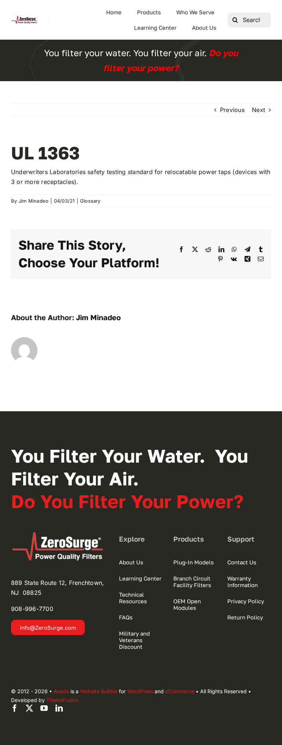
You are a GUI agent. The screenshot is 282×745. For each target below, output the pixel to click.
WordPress (140, 691)
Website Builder (99, 691)
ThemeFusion (62, 700)
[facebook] (14, 708)
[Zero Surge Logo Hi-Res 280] (24, 18)
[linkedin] (59, 708)
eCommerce (179, 691)
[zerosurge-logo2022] (60, 534)
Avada (61, 691)
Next (258, 109)
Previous (232, 109)
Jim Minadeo (34, 201)
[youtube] (44, 708)
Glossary (90, 201)
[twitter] (29, 708)
